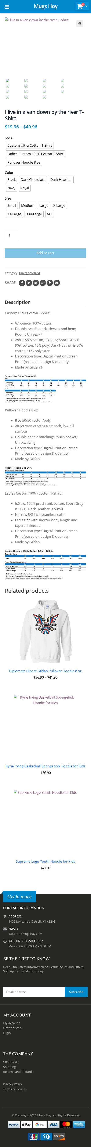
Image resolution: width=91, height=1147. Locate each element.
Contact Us (10, 1062)
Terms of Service (15, 1089)
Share (10, 282)
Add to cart (45, 253)
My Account (11, 1023)
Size (8, 198)
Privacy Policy (12, 1084)
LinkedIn (36, 283)
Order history (12, 1028)
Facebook (22, 283)
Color (9, 172)
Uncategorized (29, 273)
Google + (43, 283)
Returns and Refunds (18, 1072)
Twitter (29, 283)
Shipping (9, 1067)
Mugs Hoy (45, 6)
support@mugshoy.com (25, 934)
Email (57, 283)
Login (7, 1033)
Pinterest (50, 283)
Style (8, 138)
